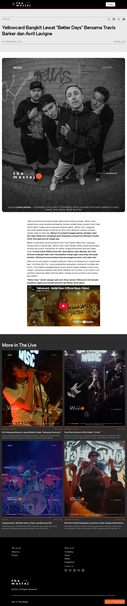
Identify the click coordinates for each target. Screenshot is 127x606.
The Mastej (23, 602)
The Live (6, 19)
